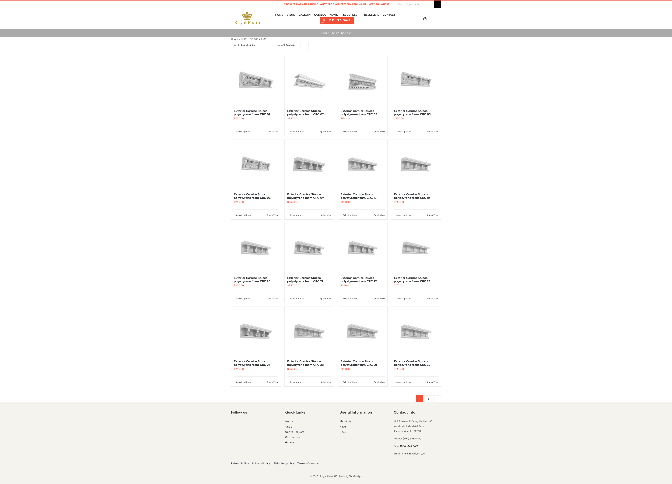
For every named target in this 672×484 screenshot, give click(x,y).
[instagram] (238, 4)
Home (324, 32)
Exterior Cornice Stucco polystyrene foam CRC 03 (359, 112)
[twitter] (249, 4)
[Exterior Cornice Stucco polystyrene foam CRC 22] (362, 248)
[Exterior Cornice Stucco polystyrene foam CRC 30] (416, 331)
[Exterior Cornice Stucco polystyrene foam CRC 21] (309, 248)
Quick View (272, 131)
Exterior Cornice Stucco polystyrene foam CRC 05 (412, 112)
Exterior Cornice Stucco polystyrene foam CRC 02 (305, 112)
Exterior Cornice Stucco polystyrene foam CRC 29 (359, 363)
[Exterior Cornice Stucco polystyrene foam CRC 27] (256, 331)
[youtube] (255, 4)
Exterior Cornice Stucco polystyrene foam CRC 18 (358, 196)
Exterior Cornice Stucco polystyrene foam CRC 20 (252, 279)
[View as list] (318, 45)
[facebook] (232, 4)
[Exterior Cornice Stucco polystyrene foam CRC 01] (256, 81)
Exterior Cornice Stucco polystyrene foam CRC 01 (252, 112)
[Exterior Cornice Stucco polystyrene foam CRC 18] (362, 164)
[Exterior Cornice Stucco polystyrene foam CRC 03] (362, 81)
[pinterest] (243, 4)
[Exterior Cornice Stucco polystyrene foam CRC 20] (256, 248)
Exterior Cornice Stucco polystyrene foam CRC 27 (252, 363)
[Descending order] (270, 45)
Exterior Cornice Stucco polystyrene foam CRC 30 (412, 363)
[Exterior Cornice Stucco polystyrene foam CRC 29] (362, 331)
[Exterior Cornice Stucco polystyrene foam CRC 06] (256, 164)
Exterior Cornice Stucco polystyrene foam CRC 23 (412, 279)
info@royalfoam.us (413, 453)
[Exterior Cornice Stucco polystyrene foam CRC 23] (416, 248)
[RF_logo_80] (247, 12)
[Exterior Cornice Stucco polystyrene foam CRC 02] (309, 81)
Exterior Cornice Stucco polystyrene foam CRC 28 (305, 363)
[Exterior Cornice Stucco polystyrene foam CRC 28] (309, 331)
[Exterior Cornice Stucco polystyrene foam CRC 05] (416, 81)
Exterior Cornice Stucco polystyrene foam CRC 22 (359, 279)
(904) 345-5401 (409, 446)
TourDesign (355, 476)
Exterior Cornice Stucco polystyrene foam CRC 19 (412, 196)
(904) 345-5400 (412, 438)
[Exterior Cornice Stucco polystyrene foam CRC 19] (416, 164)
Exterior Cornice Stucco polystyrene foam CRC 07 (305, 196)
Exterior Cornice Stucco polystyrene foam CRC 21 (305, 279)
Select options (243, 131)
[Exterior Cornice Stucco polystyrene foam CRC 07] (309, 164)
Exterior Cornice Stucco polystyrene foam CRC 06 (252, 196)
